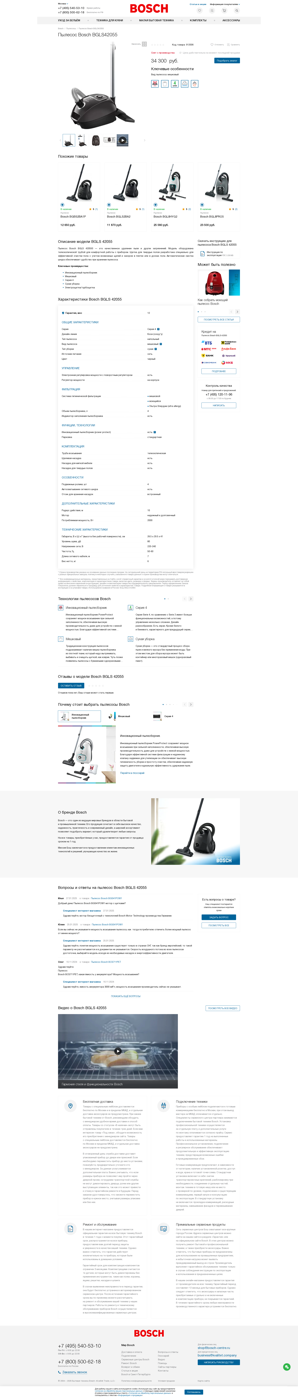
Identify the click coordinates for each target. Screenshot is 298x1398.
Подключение (128, 1356)
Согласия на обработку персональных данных (149, 1393)
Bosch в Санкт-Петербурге (135, 1374)
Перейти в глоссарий (132, 773)
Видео (161, 1359)
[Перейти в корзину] (224, 10)
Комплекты (198, 20)
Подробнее (219, 371)
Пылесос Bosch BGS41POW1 (106, 898)
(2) (189, 209)
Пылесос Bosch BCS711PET (106, 962)
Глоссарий (163, 1356)
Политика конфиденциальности (136, 1381)
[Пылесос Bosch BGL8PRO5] (219, 182)
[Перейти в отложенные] (199, 10)
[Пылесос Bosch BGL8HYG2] (172, 182)
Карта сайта (204, 1381)
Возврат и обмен (130, 1367)
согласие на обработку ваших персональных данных (118, 1391)
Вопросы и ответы (168, 1352)
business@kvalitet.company (217, 1355)
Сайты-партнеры (167, 1367)
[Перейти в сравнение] (212, 10)
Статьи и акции (198, 4)
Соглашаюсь (194, 1392)
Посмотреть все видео (222, 1008)
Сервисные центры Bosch (135, 1359)
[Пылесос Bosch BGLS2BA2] (126, 182)
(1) (96, 209)
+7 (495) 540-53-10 (71, 8)
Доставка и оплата (131, 1352)
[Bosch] (149, 8)
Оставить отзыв (71, 685)
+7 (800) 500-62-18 (71, 12)
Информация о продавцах (130, 1395)
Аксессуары (231, 20)
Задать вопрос (218, 917)
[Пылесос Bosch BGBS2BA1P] (79, 182)
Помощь (162, 1363)
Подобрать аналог (227, 60)
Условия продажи (166, 1381)
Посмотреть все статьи (219, 319)
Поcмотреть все (219, 925)
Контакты (163, 1370)
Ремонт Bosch (129, 1363)
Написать (219, 405)
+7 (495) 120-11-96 (219, 394)
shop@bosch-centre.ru (214, 1348)
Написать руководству (219, 1362)
